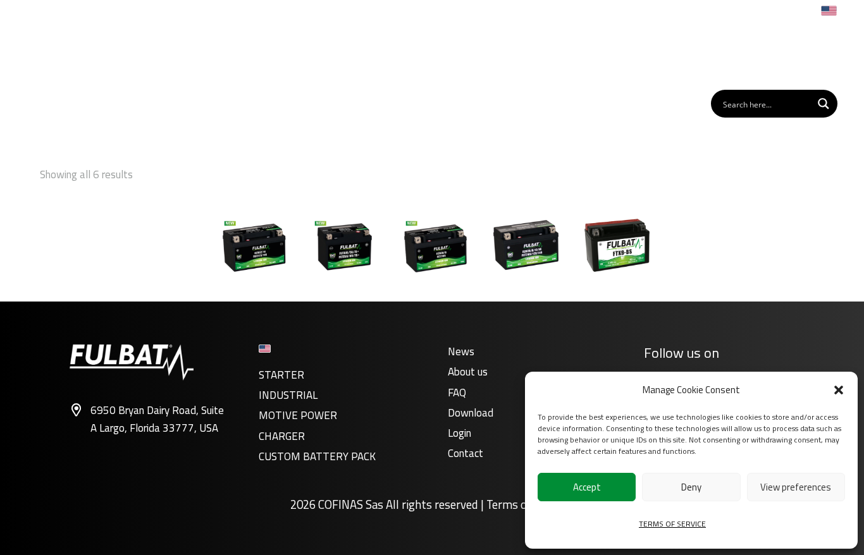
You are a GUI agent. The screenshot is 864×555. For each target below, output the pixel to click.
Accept (587, 487)
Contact (465, 453)
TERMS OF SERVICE (672, 524)
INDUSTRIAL (288, 395)
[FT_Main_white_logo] (79, 53)
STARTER (281, 375)
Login (459, 433)
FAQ (457, 392)
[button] (838, 390)
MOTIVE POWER (298, 415)
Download (470, 413)
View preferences (795, 487)
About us (468, 371)
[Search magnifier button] (823, 104)
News (461, 351)
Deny (691, 487)
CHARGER (282, 436)
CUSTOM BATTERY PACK (317, 456)
